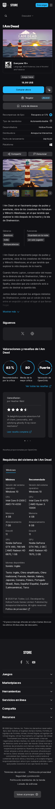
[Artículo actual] (13, 193)
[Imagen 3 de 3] (30, 440)
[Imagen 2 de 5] (27, 193)
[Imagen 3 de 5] (42, 193)
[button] (27, 311)
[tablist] (28, 470)
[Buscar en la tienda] (6, 16)
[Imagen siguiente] (50, 193)
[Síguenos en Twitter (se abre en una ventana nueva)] (23, 334)
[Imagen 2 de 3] (27, 440)
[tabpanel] (28, 514)
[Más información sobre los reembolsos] (51, 121)
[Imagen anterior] (5, 193)
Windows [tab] (11, 470)
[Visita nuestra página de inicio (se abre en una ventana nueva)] (32, 334)
